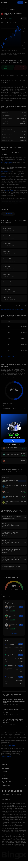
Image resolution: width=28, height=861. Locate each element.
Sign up (14, 441)
